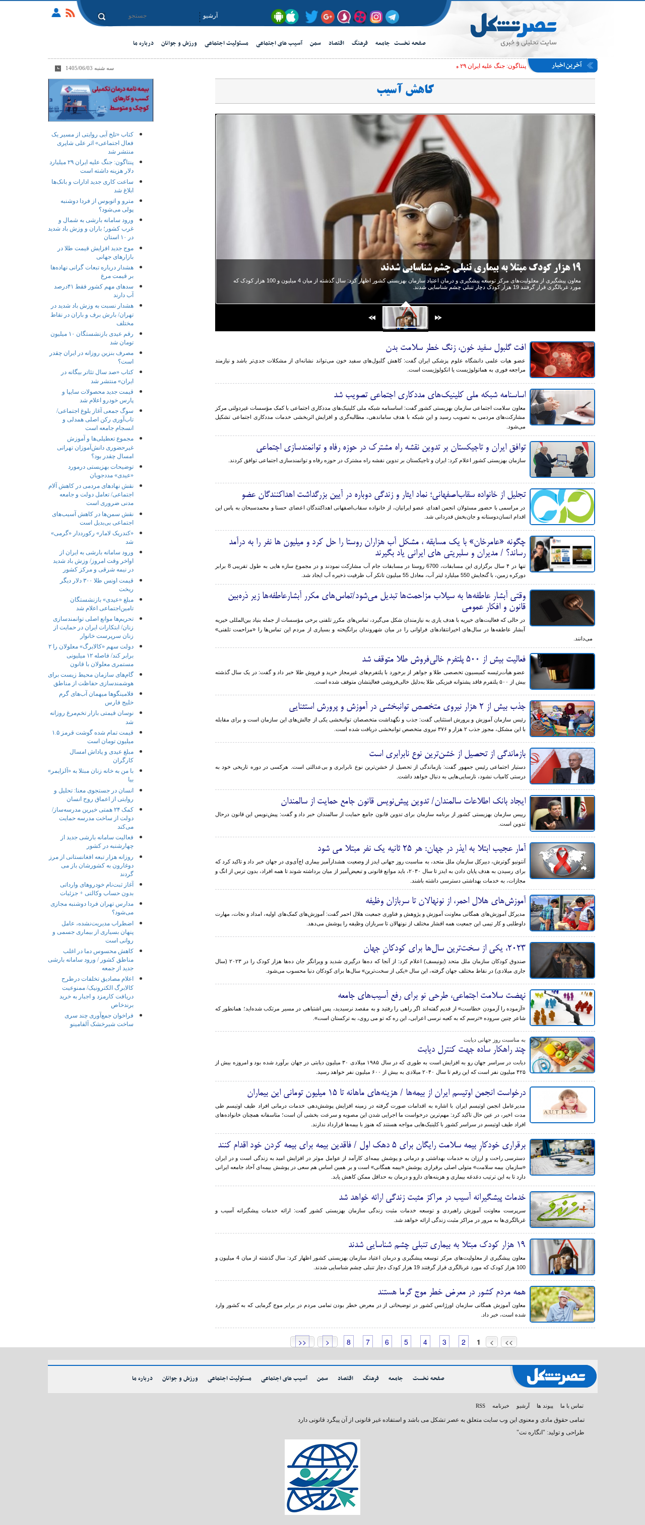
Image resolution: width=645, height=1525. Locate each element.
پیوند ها (545, 1406)
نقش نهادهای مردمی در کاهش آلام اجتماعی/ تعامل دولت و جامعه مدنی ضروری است (91, 494)
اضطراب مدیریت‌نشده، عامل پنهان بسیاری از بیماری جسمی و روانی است (93, 932)
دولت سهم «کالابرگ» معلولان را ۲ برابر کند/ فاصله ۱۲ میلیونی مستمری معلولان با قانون (91, 655)
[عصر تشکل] (525, 33)
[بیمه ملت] (100, 99)
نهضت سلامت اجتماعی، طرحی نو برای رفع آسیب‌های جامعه (432, 995)
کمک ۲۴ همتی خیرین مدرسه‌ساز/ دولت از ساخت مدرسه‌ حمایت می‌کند (93, 818)
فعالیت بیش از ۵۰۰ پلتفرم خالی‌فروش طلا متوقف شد (444, 659)
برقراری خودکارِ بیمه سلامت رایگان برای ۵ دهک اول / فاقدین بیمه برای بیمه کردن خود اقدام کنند (372, 1145)
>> (302, 1342)
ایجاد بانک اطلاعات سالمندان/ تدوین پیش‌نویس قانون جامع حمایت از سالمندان (403, 801)
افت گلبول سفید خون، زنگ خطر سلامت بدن (455, 347)
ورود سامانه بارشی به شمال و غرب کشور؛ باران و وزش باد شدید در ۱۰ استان (91, 228)
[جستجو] (101, 16)
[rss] (72, 15)
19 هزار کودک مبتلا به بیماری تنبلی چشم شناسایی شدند (480, 268)
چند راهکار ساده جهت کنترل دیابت (471, 1049)
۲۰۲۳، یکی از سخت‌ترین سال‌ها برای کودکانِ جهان (444, 948)
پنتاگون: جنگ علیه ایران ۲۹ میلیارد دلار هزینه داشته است (456, 65)
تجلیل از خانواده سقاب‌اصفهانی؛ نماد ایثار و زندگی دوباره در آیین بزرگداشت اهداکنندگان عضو (383, 494)
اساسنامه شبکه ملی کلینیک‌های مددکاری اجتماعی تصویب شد (430, 395)
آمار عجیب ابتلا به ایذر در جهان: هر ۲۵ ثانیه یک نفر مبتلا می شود (421, 848)
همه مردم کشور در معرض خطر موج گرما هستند (451, 1292)
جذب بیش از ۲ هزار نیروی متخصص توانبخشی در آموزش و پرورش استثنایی (407, 706)
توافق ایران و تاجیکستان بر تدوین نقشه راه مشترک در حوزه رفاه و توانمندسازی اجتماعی (391, 447)
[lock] (59, 14)
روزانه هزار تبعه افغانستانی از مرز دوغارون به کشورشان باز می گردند (91, 865)
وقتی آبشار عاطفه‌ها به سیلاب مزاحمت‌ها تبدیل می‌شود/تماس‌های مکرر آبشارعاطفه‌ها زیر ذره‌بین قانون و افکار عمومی (377, 602)
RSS (480, 1406)
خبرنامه (500, 1406)
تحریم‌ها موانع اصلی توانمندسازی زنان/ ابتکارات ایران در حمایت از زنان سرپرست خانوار (93, 627)
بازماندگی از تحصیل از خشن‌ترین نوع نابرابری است (447, 754)
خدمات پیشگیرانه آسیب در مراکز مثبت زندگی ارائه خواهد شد (432, 1197)
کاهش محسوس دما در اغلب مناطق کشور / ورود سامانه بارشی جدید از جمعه (91, 960)
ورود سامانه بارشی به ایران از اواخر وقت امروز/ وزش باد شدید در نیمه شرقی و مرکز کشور (93, 561)
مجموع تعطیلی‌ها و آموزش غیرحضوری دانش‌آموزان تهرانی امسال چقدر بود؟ (95, 447)
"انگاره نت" (531, 1432)
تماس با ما (572, 1406)
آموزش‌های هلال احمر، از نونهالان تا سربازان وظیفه (445, 901)
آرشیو (210, 15)
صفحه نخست (410, 43)
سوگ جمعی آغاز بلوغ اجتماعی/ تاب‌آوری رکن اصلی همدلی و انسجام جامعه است (95, 419)
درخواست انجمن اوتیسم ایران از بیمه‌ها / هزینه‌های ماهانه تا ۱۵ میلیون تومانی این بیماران (386, 1093)
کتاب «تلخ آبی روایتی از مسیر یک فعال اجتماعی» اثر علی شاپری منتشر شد (92, 143)
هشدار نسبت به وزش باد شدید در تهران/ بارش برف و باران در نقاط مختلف (92, 314)
